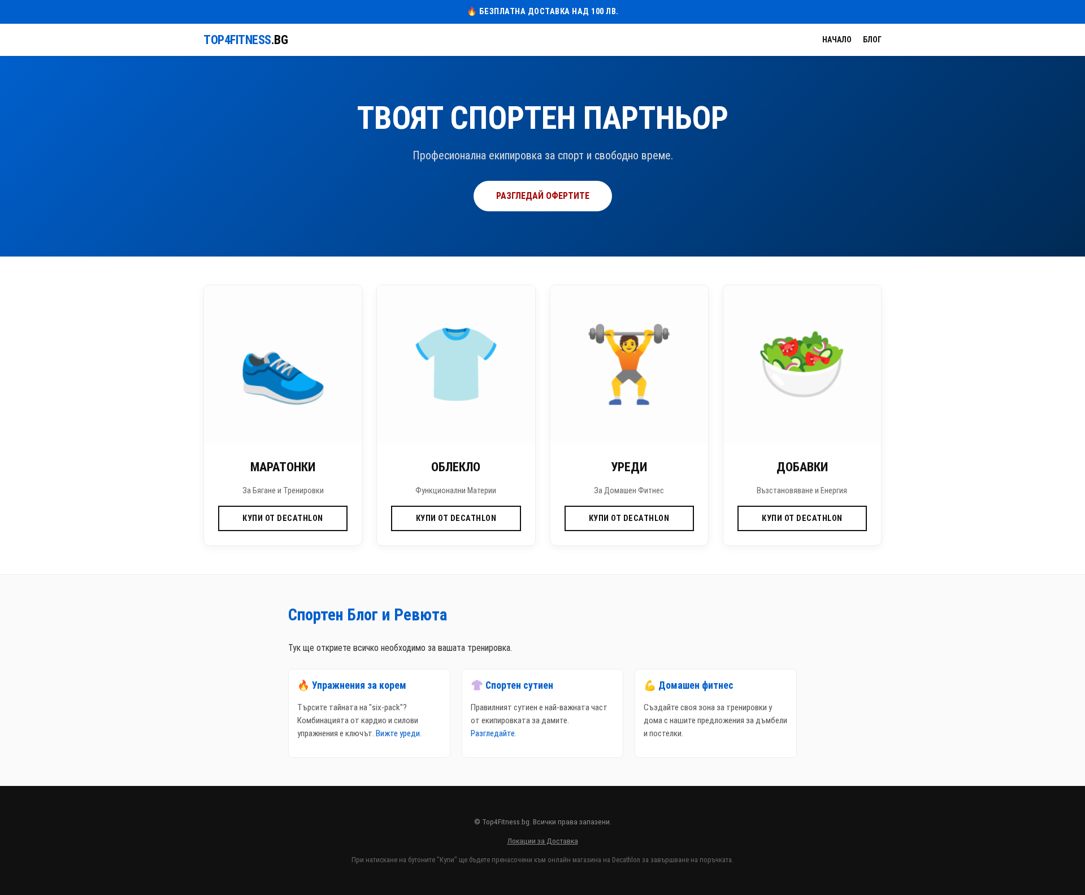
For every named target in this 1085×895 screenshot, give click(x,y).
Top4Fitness (245, 40)
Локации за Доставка (542, 840)
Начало (837, 39)
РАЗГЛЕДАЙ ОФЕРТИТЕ (542, 195)
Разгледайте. (494, 733)
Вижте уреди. (399, 733)
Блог (872, 39)
